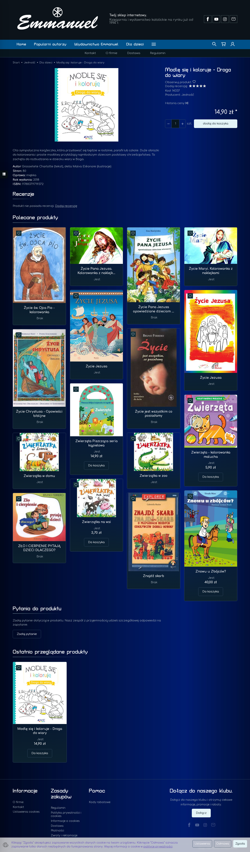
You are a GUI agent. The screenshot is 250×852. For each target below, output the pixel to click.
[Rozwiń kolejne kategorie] (154, 44)
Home (21, 44)
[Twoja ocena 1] (190, 86)
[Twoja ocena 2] (194, 86)
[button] (86, 104)
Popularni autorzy (50, 44)
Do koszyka (96, 465)
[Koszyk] (223, 44)
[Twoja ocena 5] (204, 86)
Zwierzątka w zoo (153, 476)
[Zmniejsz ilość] (182, 123)
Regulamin (157, 53)
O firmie (111, 53)
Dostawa (133, 53)
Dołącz (201, 813)
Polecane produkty (35, 218)
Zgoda (240, 843)
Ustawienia (202, 843)
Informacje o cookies (65, 821)
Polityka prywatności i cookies (66, 814)
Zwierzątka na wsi (96, 522)
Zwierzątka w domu (39, 476)
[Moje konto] (232, 44)
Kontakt (90, 53)
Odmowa (222, 843)
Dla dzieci (135, 44)
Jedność (187, 94)
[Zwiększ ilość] (168, 123)
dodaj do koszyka (215, 123)
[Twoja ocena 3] (197, 86)
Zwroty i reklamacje (64, 835)
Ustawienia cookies (26, 811)
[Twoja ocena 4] (201, 86)
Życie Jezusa (96, 366)
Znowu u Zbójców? (211, 571)
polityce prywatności (157, 846)
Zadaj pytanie (27, 634)
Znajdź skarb (153, 576)
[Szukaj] (214, 44)
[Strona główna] (58, 18)
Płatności (57, 830)
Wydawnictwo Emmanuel (96, 44)
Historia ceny (175, 103)
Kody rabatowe (99, 802)
